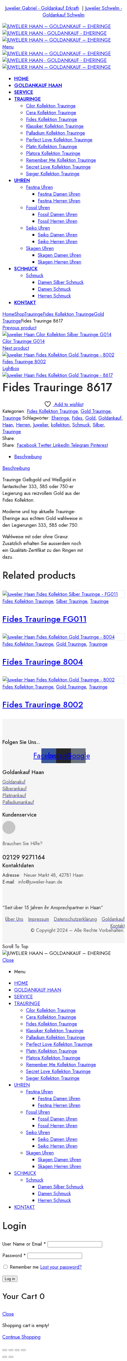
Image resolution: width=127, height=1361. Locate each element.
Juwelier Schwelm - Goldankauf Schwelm (82, 11)
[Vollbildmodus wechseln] (17, 1350)
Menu (8, 46)
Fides (77, 418)
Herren (23, 424)
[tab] (69, 456)
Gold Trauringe (95, 411)
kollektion (60, 424)
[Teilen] (11, 1350)
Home (8, 314)
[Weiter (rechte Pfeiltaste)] (11, 1357)
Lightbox (10, 368)
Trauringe (33, 314)
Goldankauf (109, 418)
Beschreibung (28, 456)
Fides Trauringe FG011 (44, 619)
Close (8, 960)
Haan (7, 424)
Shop (19, 314)
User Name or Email (24, 1244)
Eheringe (60, 418)
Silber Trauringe (71, 601)
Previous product (19, 327)
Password (14, 1255)
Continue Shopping (21, 1337)
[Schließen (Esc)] (4, 1350)
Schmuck (81, 424)
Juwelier (40, 424)
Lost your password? (61, 1267)
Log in (10, 1279)
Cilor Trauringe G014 (23, 341)
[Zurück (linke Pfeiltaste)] (4, 1357)
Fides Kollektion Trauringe (68, 314)
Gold (90, 418)
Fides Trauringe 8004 (42, 662)
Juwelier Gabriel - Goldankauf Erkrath (42, 8)
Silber (98, 424)
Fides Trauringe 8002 (24, 361)
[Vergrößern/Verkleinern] (23, 1350)
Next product (15, 348)
